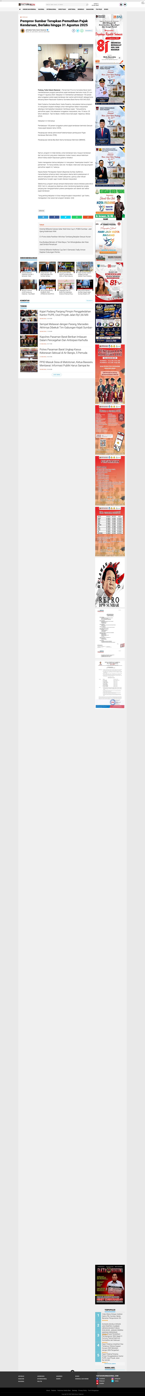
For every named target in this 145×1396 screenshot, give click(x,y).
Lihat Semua (56, 374)
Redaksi (53, 1390)
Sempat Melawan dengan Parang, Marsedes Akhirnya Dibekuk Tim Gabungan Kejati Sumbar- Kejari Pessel (66, 327)
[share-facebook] (73, 30)
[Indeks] (121, 4)
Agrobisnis (40, 1376)
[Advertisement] (28, 64)
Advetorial (71, 9)
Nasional (41, 9)
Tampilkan (89, 300)
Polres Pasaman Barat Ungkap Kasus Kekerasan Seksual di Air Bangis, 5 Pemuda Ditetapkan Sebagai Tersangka (63, 353)
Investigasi (62, 9)
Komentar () (88, 30)
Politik (39, 1381)
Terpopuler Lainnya (110, 1363)
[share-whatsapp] (81, 30)
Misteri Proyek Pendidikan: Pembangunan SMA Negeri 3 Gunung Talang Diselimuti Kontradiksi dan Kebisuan (112, 1337)
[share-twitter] (77, 30)
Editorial (25, 17)
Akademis (59, 1376)
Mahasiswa (90, 9)
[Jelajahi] (142, 3)
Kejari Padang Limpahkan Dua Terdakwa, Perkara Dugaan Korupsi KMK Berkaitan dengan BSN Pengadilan (112, 1347)
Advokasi (21, 1376)
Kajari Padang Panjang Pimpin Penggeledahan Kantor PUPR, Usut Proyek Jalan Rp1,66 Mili (65, 313)
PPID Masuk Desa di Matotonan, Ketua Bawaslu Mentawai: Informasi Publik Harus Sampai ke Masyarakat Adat (66, 365)
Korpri (58, 1379)
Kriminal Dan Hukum (81, 1379)
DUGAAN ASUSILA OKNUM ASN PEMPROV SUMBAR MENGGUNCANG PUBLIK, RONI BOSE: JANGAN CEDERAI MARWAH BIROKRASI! (112, 1328)
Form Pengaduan (93, 1390)
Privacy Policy (82, 1390)
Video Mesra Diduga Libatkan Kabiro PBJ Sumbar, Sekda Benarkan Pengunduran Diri (112, 1316)
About (48, 1390)
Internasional (51, 9)
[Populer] (125, 4)
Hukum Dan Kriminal (29, 9)
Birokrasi (81, 9)
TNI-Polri (99, 9)
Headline (21, 1379)
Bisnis (106, 9)
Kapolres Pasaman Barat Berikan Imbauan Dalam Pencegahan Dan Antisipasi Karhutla (64, 338)
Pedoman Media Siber (64, 1390)
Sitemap (74, 1390)
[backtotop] (72, 1372)
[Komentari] (88, 217)
